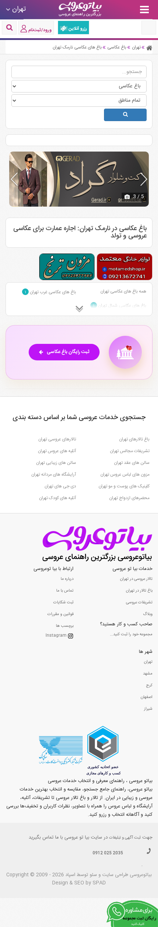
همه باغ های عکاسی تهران (123, 291)
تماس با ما (64, 591)
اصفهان (146, 697)
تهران (148, 662)
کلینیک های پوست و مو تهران (124, 486)
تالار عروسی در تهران (136, 579)
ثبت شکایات (63, 602)
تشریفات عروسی (139, 602)
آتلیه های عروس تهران (57, 451)
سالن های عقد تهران (132, 462)
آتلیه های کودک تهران (57, 498)
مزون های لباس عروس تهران (125, 474)
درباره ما (67, 579)
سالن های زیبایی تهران (56, 462)
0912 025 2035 (108, 853)
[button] (144, 179)
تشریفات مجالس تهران (130, 451)
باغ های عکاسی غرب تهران (50, 292)
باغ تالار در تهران (139, 591)
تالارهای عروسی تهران (57, 439)
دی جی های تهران (60, 486)
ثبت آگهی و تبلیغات (125, 838)
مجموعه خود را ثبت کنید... (131, 634)
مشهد (147, 673)
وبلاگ (147, 614)
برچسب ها (64, 626)
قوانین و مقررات (60, 614)
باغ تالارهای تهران (134, 439)
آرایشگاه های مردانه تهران (53, 474)
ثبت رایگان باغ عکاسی (68, 352)
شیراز (148, 709)
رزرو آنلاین (77, 28)
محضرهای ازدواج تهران (129, 498)
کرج (149, 685)
